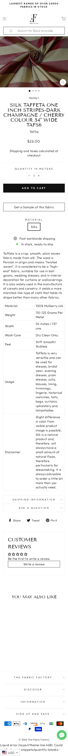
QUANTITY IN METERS (34, 168)
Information (33, 701)
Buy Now (14, 657)
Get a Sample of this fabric (34, 207)
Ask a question (34, 507)
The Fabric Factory (33, 677)
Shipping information (34, 499)
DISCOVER (33, 689)
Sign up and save (33, 713)
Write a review (34, 564)
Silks (34, 227)
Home (33, 98)
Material (34, 219)
